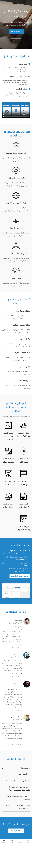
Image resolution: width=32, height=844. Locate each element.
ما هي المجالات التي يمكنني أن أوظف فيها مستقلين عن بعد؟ (19, 789)
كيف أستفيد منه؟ (24, 774)
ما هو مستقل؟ (25, 768)
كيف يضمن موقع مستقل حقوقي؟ (18, 780)
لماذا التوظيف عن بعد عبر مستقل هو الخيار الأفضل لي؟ (17, 807)
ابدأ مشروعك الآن (16, 830)
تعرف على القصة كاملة (17, 648)
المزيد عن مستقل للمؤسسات (20, 576)
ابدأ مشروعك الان (16, 31)
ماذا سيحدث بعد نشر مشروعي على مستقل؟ (18, 798)
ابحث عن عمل (16, 40)
